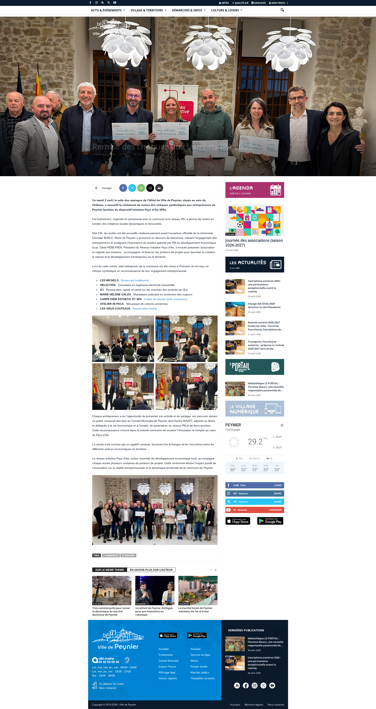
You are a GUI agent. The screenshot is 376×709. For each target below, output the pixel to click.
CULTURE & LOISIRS (225, 10)
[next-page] (216, 570)
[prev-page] (211, 570)
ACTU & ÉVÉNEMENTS (106, 10)
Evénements (166, 654)
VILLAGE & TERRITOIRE (147, 10)
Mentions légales (254, 704)
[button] (282, 10)
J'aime (278, 485)
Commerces (110, 555)
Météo (225, 2)
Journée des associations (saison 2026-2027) (254, 243)
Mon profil (278, 2)
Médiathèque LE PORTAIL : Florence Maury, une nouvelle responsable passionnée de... (266, 387)
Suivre (277, 493)
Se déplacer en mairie (111, 683)
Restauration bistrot (145, 308)
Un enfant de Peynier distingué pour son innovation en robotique (154, 611)
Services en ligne (200, 654)
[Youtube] (114, 3)
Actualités (118, 137)
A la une (97, 603)
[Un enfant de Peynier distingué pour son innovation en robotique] (154, 590)
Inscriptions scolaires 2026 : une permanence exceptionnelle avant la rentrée (264, 286)
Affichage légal (167, 672)
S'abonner (275, 509)
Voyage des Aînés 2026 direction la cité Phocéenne (264, 305)
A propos (235, 704)
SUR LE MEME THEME (109, 570)
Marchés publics (200, 672)
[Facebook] (90, 3)
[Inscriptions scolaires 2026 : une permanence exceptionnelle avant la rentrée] (235, 286)
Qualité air (241, 2)
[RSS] (102, 3)
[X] (108, 3)
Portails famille (199, 666)
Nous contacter (107, 687)
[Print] (159, 188)
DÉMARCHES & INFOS (187, 10)
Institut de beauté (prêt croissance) (165, 299)
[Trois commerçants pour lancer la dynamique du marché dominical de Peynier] (111, 590)
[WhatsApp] (141, 188)
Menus (194, 660)
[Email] (150, 188)
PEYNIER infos (100, 137)
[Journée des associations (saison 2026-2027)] (254, 220)
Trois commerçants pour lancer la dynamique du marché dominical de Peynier (111, 611)
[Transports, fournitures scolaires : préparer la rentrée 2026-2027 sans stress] (235, 347)
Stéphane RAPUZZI (106, 154)
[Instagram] (96, 3)
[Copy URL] (168, 188)
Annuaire (260, 2)
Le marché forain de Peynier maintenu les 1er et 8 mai (195, 609)
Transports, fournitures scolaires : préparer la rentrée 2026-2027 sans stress (266, 345)
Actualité (164, 649)
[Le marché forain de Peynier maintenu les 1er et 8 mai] (198, 590)
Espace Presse (167, 666)
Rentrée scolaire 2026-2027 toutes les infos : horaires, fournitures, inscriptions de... (265, 326)
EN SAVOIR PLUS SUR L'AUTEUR (151, 570)
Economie (128, 555)
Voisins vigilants (168, 678)
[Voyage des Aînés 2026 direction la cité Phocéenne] (235, 309)
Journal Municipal (168, 660)
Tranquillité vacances (203, 678)
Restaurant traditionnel (135, 280)
